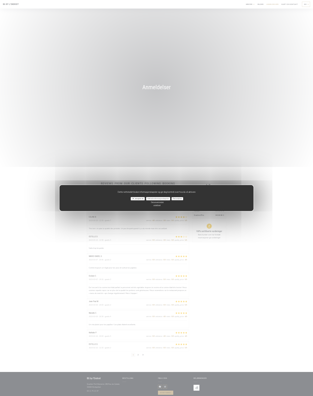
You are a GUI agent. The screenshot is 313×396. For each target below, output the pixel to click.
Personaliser (177, 198)
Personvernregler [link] (157, 202)
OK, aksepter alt (137, 198)
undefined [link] (157, 205)
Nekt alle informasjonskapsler (158, 198)
